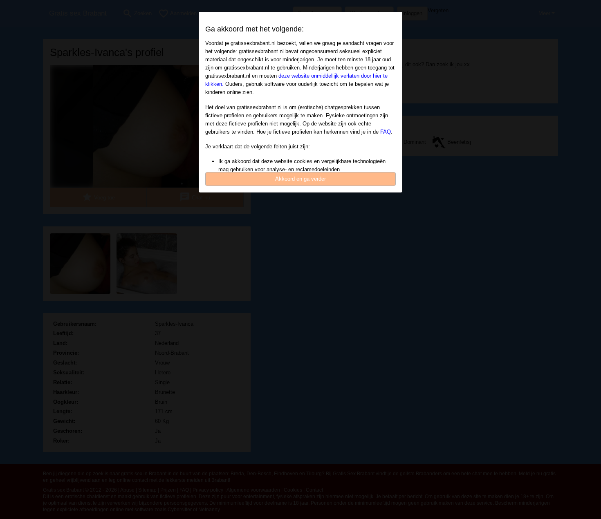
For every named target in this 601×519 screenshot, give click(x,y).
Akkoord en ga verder (300, 179)
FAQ (385, 132)
